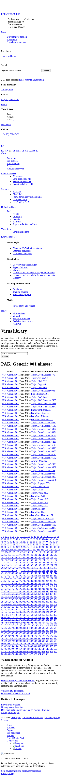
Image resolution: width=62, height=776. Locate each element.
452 (47, 612)
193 (19, 565)
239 (35, 573)
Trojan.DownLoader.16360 (43, 438)
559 (27, 633)
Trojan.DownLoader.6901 (43, 390)
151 (19, 557)
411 (51, 604)
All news (17, 324)
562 (39, 633)
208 (23, 568)
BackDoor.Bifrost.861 (41, 410)
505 (35, 622)
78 (40, 544)
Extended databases (22, 251)
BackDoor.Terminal (40, 413)
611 (11, 643)
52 (22, 542)
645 (35, 649)
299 (51, 583)
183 (35, 562)
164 (15, 560)
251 (27, 575)
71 (19, 544)
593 (51, 638)
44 (57, 539)
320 (23, 589)
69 (14, 544)
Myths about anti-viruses (24, 306)
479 (43, 617)
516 (23, 625)
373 (11, 599)
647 (43, 649)
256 (47, 575)
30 (17, 539)
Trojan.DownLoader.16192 (43, 457)
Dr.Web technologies (22, 253)
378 (31, 599)
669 (19, 654)
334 (23, 591)
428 (7, 609)
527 (11, 628)
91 (19, 547)
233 (11, 573)
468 (55, 615)
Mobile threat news (21, 318)
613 (19, 643)
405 (27, 604)
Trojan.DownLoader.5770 (43, 374)
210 (31, 568)
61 (48, 542)
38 (40, 539)
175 (3, 562)
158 (47, 557)
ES (14, 150)
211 (35, 568)
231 (3, 573)
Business (11, 727)
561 (35, 633)
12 (23, 536)
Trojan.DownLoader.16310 (43, 448)
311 (43, 586)
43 (54, 539)
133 (3, 555)
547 (35, 630)
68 (11, 544)
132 (55, 552)
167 (27, 560)
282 (39, 581)
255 (43, 575)
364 (31, 596)
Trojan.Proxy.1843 (39, 502)
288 (7, 583)
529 (19, 628)
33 (25, 539)
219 (11, 570)
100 (46, 547)
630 (31, 646)
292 (23, 583)
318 (15, 589)
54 (28, 542)
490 (31, 620)
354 (47, 594)
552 (55, 630)
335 (27, 591)
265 (27, 578)
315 (3, 589)
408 (39, 604)
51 (19, 542)
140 (31, 555)
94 (28, 547)
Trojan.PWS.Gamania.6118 (43, 403)
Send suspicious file (22, 179)
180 (23, 562)
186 (47, 562)
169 (35, 560)
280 (31, 581)
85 (2, 547)
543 (19, 630)
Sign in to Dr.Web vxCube (25, 224)
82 (51, 544)
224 (31, 570)
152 (23, 557)
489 (27, 620)
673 (35, 654)
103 (58, 547)
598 (15, 641)
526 (7, 628)
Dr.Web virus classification (25, 265)
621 (51, 643)
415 (11, 607)
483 (3, 620)
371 (3, 599)
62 (51, 542)
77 (37, 544)
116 (50, 549)
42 (51, 539)
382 (47, 599)
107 (15, 549)
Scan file (17, 191)
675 (43, 654)
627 (19, 646)
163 (11, 560)
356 (55, 594)
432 (23, 609)
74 (28, 544)
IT (20, 150)
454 (55, 612)
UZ (30, 150)
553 (3, 633)
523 (51, 625)
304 (15, 586)
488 (23, 620)
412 (55, 604)
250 (23, 575)
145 (51, 555)
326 (47, 589)
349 (27, 594)
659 (35, 651)
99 (43, 547)
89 (14, 547)
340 (47, 591)
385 (3, 602)
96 (34, 547)
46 (5, 542)
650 (55, 649)
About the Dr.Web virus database (28, 248)
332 (15, 591)
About (15, 214)
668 (15, 654)
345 (11, 594)
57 (37, 542)
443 (11, 612)
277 (19, 581)
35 (31, 539)
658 (31, 651)
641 (19, 649)
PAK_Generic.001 (10, 374)
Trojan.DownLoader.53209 (43, 477)
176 (7, 562)
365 (35, 596)
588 (31, 638)
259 (3, 578)
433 (27, 609)
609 (3, 643)
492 (39, 620)
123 (19, 552)
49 (14, 542)
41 (48, 539)
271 (51, 578)
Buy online (12, 39)
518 (31, 625)
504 (31, 622)
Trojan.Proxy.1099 (39, 505)
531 (27, 628)
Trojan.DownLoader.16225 (43, 442)
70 (17, 544)
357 (3, 596)
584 (15, 638)
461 (27, 615)
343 (3, 594)
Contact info (12, 740)
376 (23, 599)
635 (51, 646)
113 (38, 549)
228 (47, 570)
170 (39, 560)
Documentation (15, 24)
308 (31, 586)
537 (51, 628)
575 (35, 636)
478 (39, 617)
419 (27, 607)
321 (27, 589)
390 (23, 602)
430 (15, 609)
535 (43, 628)
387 (11, 602)
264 (23, 578)
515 (19, 625)
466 (47, 615)
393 (35, 602)
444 (15, 612)
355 (51, 594)
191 (11, 565)
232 (7, 573)
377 (27, 599)
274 (7, 581)
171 (43, 560)
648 (47, 649)
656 (23, 651)
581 (3, 638)
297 (43, 583)
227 (43, 570)
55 (31, 542)
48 (11, 542)
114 (42, 549)
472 (15, 617)
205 (11, 568)
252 (31, 575)
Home (10, 725)
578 (47, 636)
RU (3, 150)
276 (15, 581)
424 (47, 607)
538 (55, 628)
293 (27, 583)
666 (7, 654)
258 (55, 575)
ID (37, 150)
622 (55, 643)
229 (51, 570)
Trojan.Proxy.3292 (39, 493)
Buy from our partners (17, 37)
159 (51, 557)
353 (43, 594)
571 (19, 636)
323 (35, 589)
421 (35, 607)
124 (23, 552)
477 (35, 617)
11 (21, 536)
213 (43, 568)
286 (55, 581)
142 (39, 555)
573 (27, 636)
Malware (17, 270)
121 (11, 552)
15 (32, 536)
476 (31, 617)
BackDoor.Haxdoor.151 (42, 515)
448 (31, 612)
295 (35, 583)
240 (39, 573)
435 (35, 609)
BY (34, 150)
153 (27, 557)
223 (27, 570)
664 (55, 651)
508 (47, 622)
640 (15, 649)
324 (39, 589)
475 (27, 617)
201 (51, 565)
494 (47, 620)
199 (43, 565)
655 (19, 651)
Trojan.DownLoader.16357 (43, 429)
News (9, 166)
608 (55, 641)
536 (47, 628)
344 (7, 594)
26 (5, 539)
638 (7, 649)
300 (55, 583)
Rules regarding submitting (31, 79)
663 (51, 651)
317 (11, 589)
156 (39, 557)
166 (23, 560)
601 (27, 641)
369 (51, 596)
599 (19, 641)
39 (43, 539)
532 (31, 628)
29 (14, 539)
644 (31, 649)
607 (51, 641)
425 (51, 607)
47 (8, 542)
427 (3, 609)
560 (31, 633)
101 (50, 547)
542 (15, 630)
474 (23, 617)
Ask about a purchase (17, 42)
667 (11, 654)
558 (23, 633)
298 (47, 583)
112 (34, 549)
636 (55, 646)
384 (55, 599)
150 (15, 557)
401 (11, 604)
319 (19, 589)
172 (47, 560)
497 (3, 622)
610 (7, 643)
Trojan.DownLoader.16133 (43, 435)
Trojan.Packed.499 (39, 378)
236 (23, 573)
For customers (13, 733)
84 (57, 544)
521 (43, 625)
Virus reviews (19, 313)
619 (43, 643)
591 (43, 638)
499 (11, 622)
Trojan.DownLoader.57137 (43, 521)
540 (7, 630)
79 (43, 544)
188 (55, 562)
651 (3, 651)
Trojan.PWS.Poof (39, 397)
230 (55, 570)
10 (18, 536)
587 (27, 638)
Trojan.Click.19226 (40, 486)
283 (43, 581)
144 (47, 555)
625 (11, 646)
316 (7, 589)
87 (8, 547)
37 (37, 539)
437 (43, 609)
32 (22, 539)
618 (39, 643)
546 (31, 630)
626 (15, 646)
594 (55, 638)
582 (7, 638)
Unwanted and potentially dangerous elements (34, 275)
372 (7, 599)
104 (3, 549)
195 (27, 565)
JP (23, 150)
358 (7, 596)
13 (26, 536)
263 (19, 578)
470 (7, 617)
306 (23, 586)
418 (23, 607)
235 (19, 573)
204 (7, 568)
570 (15, 636)
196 (31, 565)
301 (3, 586)
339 (43, 591)
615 (27, 643)
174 (55, 560)
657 (27, 651)
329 (3, 591)
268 (39, 578)
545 (27, 630)
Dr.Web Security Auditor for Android (18, 680)
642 (23, 649)
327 (51, 589)
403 (19, 604)
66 (5, 544)
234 (15, 573)
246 (7, 575)
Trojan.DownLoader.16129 (43, 454)
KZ (27, 150)
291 (19, 583)
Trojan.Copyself (38, 384)
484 (7, 620)
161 (3, 560)
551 (51, 630)
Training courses (20, 292)
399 (3, 604)
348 (23, 594)
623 (3, 646)
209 (27, 568)
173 (51, 560)
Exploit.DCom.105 (40, 394)
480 (47, 617)
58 (40, 542)
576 (39, 636)
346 (15, 594)
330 (7, 591)
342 (55, 591)
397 (51, 602)
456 (7, 615)
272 (55, 578)
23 (55, 536)
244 (55, 573)
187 (51, 562)
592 (47, 638)
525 (3, 628)
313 (51, 586)
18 (41, 536)
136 (15, 555)
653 (11, 651)
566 (55, 633)
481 (51, 617)
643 (27, 649)
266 (31, 578)
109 (23, 549)
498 (7, 622)
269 (43, 578)
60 (45, 542)
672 (31, 654)
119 (2, 552)
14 (29, 536)
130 (47, 552)
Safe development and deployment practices (21, 771)
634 (47, 646)
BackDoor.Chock (39, 512)
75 (31, 544)
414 (7, 607)
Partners (10, 735)
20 (46, 536)
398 (55, 602)
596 (7, 641)
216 (55, 568)
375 (19, 599)
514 (15, 625)
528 (15, 628)
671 (27, 654)
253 (35, 575)
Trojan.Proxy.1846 (39, 499)
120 (7, 552)
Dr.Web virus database (32, 717)
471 (11, 617)
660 (39, 651)
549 (43, 630)
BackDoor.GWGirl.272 (42, 419)
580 (55, 636)
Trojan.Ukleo (37, 489)
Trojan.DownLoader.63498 (43, 531)
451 (43, 612)
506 (39, 622)
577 (43, 636)
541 (11, 630)
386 (7, 602)
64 (57, 542)
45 (2, 542)
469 (3, 617)
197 (35, 565)
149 (11, 557)
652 (7, 651)
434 (31, 609)
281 (35, 581)
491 (35, 620)
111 (30, 549)
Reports (16, 219)
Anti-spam (16, 717)
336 (31, 591)
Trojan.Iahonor (38, 509)
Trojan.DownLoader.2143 (43, 470)
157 (43, 557)
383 (51, 599)
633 (43, 646)
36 (34, 539)
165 (19, 560)
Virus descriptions (21, 232)
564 (47, 633)
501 (19, 622)
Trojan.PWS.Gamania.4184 (43, 528)
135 (11, 555)
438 (47, 609)
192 (15, 565)
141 (35, 555)
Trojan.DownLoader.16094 (43, 432)
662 (47, 651)
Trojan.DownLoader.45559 (43, 467)
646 (39, 649)
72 (22, 544)
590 (39, 638)
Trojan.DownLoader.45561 (43, 480)
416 (15, 607)
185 (43, 562)
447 (27, 612)
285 (51, 581)
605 (43, 641)
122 (15, 552)
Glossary (17, 278)
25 (2, 539)
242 (47, 573)
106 (11, 549)
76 (34, 544)
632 (39, 646)
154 (31, 557)
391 (27, 602)
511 (2, 625)
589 (35, 638)
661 (43, 651)
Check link (18, 194)
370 (55, 596)
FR (17, 150)
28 (11, 539)
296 (39, 583)
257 (51, 575)
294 (31, 583)
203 (3, 568)
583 (11, 638)
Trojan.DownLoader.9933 (43, 473)
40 (45, 539)
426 (55, 607)
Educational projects (22, 294)
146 (55, 555)
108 (19, 549)
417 (19, 607)
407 (35, 604)
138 (23, 555)
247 (11, 575)
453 (51, 612)
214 (47, 568)
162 (7, 560)
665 (3, 654)
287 (3, 583)
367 (43, 596)
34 (28, 539)
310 (39, 586)
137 (19, 555)
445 (19, 612)
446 (23, 612)
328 (55, 589)
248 (15, 575)
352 (39, 594)
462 (31, 615)
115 (46, 549)
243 (51, 573)
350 (31, 594)
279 (27, 581)
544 (23, 630)
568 (7, 636)
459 (19, 615)
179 (19, 562)
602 (31, 641)
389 (19, 602)
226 (39, 570)
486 (15, 620)
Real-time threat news (22, 321)
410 (47, 604)
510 (55, 622)
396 (47, 602)
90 (17, 547)
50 (17, 542)
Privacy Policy (7, 773)
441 (3, 612)
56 (34, 542)
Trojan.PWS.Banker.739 (42, 518)
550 (47, 630)
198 (39, 565)
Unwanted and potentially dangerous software (34, 272)
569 (11, 636)
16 (35, 536)
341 (51, 591)
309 (35, 586)
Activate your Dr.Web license (21, 19)
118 (58, 549)
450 (39, 612)
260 (7, 578)
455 (3, 615)
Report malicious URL (23, 184)
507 (43, 622)
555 (11, 633)
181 (27, 562)
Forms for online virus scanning (27, 197)
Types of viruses (20, 267)
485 (11, 620)
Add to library (9, 56)
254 (39, 575)
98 (40, 547)
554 (7, 633)
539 (3, 630)
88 (11, 547)
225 (35, 570)
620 (47, 643)
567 (3, 636)
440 (55, 609)
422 (39, 607)
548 (39, 630)
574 (31, 636)
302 (7, 586)
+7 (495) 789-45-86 (10, 99)
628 (23, 646)
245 (3, 575)
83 (54, 544)
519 (35, 625)
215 (51, 568)
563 (43, 633)
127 (35, 552)
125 (27, 552)
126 (31, 552)
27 (8, 539)
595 (3, 641)
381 (43, 599)
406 (31, 604)
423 (43, 607)
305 (19, 586)
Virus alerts (18, 316)
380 (39, 599)
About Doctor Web (15, 168)
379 (35, 599)
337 (35, 591)
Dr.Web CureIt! (20, 199)
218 (7, 570)
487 (19, 620)
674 (39, 654)
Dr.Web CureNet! (21, 202)
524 (55, 625)
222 (23, 570)
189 (3, 565)
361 (19, 596)
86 (5, 547)
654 (15, 651)
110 (27, 549)
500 (15, 622)
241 (43, 573)
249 (19, 575)
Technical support (16, 21)
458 (15, 615)
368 (47, 596)
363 (27, 596)
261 (11, 578)
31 (19, 539)
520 (39, 625)
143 (43, 555)
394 (39, 602)
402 (15, 604)
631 (35, 646)
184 (39, 562)
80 (45, 544)
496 (55, 620)
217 (3, 570)
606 (47, 641)
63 (54, 542)
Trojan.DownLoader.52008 (43, 464)
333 (19, 591)
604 (39, 641)
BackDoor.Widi (38, 496)
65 (2, 544)
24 (58, 536)
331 (11, 591)
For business (12, 161)
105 (7, 549)
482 (55, 617)
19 (44, 536)
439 (51, 609)
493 (43, 620)
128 (39, 552)
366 (39, 596)
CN (7, 150)
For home (11, 158)
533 (35, 628)
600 (23, 641)
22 (52, 536)
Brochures (17, 289)
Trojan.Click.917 (39, 381)
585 (19, 638)
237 (27, 573)
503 (27, 622)
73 (25, 544)
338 (39, 591)
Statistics (17, 221)
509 (51, 622)
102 (54, 547)
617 (35, 643)
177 (11, 562)
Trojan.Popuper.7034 (40, 483)
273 (3, 581)
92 (22, 547)
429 (11, 609)
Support (10, 730)
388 (15, 602)
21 (49, 536)
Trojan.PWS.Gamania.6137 (43, 400)
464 (39, 615)
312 (47, 586)
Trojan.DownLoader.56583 (43, 525)
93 (25, 547)
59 (43, 542)
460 (23, 615)
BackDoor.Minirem (40, 416)
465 (43, 615)
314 (55, 586)
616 (31, 643)
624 (7, 646)
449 (35, 612)
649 (51, 649)
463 (35, 615)
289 (11, 583)
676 (47, 654)
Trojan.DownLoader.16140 (43, 426)
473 (19, 617)
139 (27, 555)
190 (7, 565)
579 (51, 636)
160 (55, 557)
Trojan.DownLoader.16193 (43, 445)
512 (7, 625)
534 (39, 628)
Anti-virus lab (13, 163)
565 (51, 633)
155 (35, 557)
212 (39, 568)
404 (23, 604)
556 (15, 633)
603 (35, 641)
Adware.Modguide (39, 461)
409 (43, 604)
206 (15, 568)
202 (55, 565)
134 (7, 555)
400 (7, 604)
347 (19, 594)
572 (23, 636)
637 (3, 649)
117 (54, 549)
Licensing (17, 216)
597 (11, 641)
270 (47, 578)
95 (31, 547)
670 (23, 654)
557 (19, 633)
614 (23, 643)
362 (23, 596)
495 (51, 620)
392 (31, 602)
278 (23, 581)
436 (39, 609)
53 (25, 542)
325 (43, 589)
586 (23, 638)
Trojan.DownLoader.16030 (43, 422)
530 (23, 628)
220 (15, 570)
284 (47, 581)
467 (51, 615)
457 (11, 615)
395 (43, 602)
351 (35, 594)
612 (15, 643)
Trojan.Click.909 (39, 387)
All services (18, 176)
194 (23, 565)
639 (11, 649)
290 (15, 583)
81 (48, 544)
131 (51, 552)
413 (3, 607)
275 (11, 581)
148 (7, 557)
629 (27, 646)
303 (11, 586)
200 (47, 565)
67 (8, 544)
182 (31, 562)
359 (11, 596)
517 (27, 625)
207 (19, 568)
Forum (4, 104)
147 (3, 557)
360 (15, 596)
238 (31, 573)
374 (15, 599)
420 (31, 607)
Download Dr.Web (16, 27)
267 (35, 578)
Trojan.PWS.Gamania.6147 (43, 406)
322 (31, 589)
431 (19, 609)
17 (38, 536)
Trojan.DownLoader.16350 (43, 451)
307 (27, 586)
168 (31, 560)
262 (15, 578)
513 (11, 625)
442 (7, 612)
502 (23, 622)
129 (43, 552)
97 (37, 547)
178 (15, 562)
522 (47, 625)
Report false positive (22, 181)
